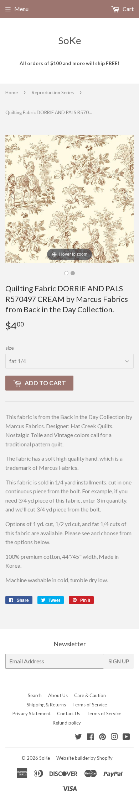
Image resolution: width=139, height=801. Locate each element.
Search (35, 695)
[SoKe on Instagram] (114, 737)
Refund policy (67, 723)
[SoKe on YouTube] (126, 737)
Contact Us (68, 713)
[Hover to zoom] (69, 198)
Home (11, 92)
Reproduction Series (53, 92)
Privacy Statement (31, 713)
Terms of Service (89, 704)
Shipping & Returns (46, 704)
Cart (128, 8)
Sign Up (118, 661)
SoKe (69, 40)
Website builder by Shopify (84, 758)
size (9, 348)
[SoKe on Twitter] (78, 737)
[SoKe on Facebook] (90, 737)
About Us (58, 695)
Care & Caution (90, 695)
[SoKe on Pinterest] (102, 737)
